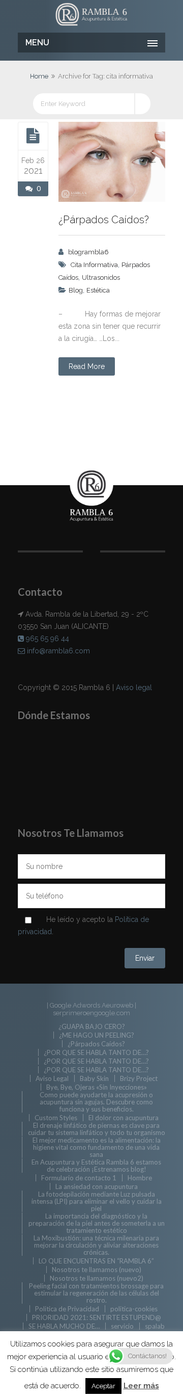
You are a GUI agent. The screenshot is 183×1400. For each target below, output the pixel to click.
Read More (87, 366)
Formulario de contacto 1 (78, 1177)
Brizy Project (139, 1078)
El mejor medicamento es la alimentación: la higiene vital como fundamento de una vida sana (97, 1147)
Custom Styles (56, 1117)
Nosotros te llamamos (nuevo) (96, 1269)
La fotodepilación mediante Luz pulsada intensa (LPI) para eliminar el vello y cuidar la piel (97, 1201)
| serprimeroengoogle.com (94, 1009)
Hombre (140, 1177)
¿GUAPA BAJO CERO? (91, 1026)
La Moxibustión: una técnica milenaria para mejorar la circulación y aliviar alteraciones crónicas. (96, 1245)
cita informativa (94, 265)
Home (39, 76)
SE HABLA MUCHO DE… (64, 1326)
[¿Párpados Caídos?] (33, 135)
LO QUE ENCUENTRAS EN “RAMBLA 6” (96, 1260)
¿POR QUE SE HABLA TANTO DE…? (96, 1052)
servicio (122, 1326)
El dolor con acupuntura (123, 1117)
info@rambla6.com (57, 651)
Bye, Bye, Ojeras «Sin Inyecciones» (96, 1087)
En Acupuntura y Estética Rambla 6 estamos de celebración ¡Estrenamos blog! (96, 1165)
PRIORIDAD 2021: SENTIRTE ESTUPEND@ (96, 1317)
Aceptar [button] (103, 1386)
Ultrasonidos (101, 277)
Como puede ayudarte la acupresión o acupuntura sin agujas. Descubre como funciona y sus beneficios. (96, 1102)
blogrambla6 (88, 252)
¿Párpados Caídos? (103, 220)
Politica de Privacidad (67, 1308)
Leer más (141, 1385)
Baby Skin (94, 1078)
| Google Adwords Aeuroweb (91, 1005)
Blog (76, 290)
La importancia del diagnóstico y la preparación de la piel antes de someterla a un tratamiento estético (96, 1223)
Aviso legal (134, 687)
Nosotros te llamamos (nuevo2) (96, 1278)
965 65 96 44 (46, 639)
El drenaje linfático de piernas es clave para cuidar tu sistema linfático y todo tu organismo (96, 1129)
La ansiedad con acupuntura (96, 1186)
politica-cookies (134, 1308)
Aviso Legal (52, 1078)
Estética (98, 290)
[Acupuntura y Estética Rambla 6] (91, 15)
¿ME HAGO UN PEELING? (96, 1035)
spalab (155, 1326)
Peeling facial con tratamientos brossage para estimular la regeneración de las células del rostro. (96, 1293)
